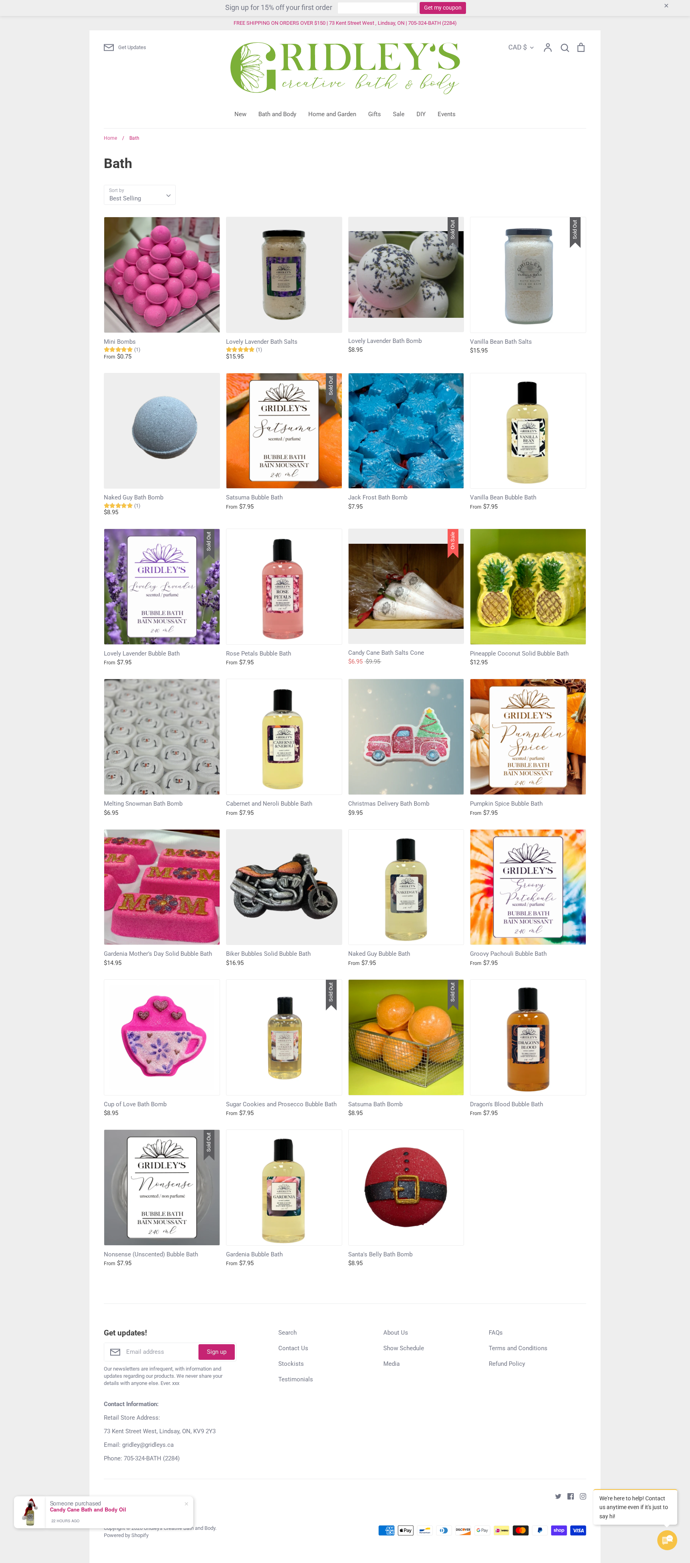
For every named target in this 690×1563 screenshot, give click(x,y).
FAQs (496, 1332)
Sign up (216, 1351)
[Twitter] (555, 1496)
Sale (398, 114)
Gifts (374, 114)
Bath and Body (277, 114)
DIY (421, 114)
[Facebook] (567, 1496)
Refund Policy (507, 1363)
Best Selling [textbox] (125, 198)
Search (287, 1332)
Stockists (291, 1363)
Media (391, 1363)
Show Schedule (403, 1348)
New (240, 114)
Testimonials (295, 1379)
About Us (395, 1332)
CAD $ (517, 47)
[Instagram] (580, 1496)
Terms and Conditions (518, 1348)
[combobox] (140, 195)
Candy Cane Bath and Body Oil (88, 1509)
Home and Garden (332, 114)
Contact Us (293, 1348)
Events (447, 114)
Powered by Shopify (126, 1535)
